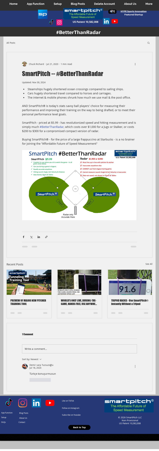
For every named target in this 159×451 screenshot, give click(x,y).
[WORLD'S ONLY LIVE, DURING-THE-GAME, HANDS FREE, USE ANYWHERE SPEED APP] (79, 282)
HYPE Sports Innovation (134, 11)
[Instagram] (59, 22)
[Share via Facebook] (23, 236)
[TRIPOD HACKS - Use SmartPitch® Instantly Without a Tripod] (129, 282)
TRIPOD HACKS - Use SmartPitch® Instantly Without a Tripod (129, 302)
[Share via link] (46, 236)
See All (148, 263)
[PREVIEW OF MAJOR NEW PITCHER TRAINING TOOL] (29, 282)
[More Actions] (135, 366)
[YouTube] (114, 21)
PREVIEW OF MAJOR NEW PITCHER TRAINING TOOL (28, 302)
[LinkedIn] (106, 21)
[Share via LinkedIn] (38, 236)
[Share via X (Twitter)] (31, 236)
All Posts (11, 42)
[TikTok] (51, 22)
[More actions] (135, 64)
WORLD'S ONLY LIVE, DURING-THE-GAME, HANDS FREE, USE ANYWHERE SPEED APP (79, 302)
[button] (130, 3)
